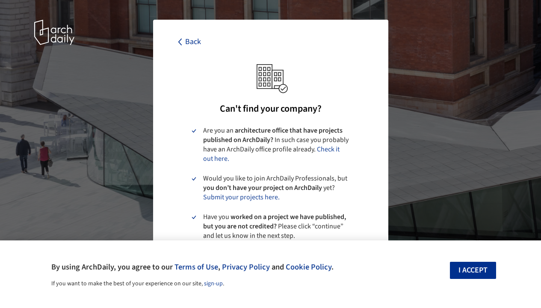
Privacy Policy (246, 266)
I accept (473, 270)
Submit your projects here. (241, 197)
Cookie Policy (308, 266)
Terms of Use (196, 266)
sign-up (213, 283)
